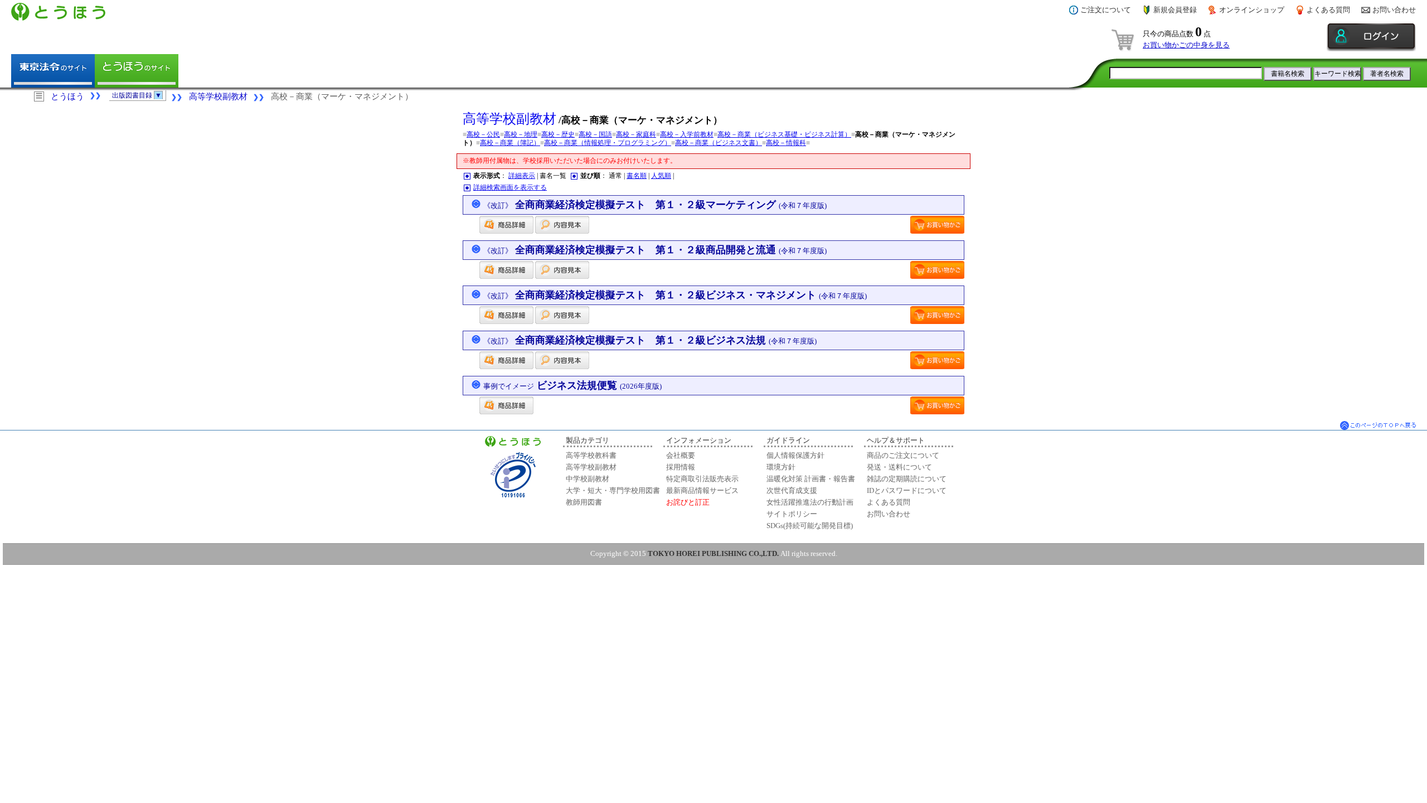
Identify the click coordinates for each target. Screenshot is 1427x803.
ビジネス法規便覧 (572, 385)
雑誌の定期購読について (907, 479)
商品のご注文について (903, 455)
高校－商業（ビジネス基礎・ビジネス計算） (784, 134)
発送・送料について (899, 467)
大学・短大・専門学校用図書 (613, 490)
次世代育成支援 (791, 490)
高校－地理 (520, 134)
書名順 (637, 176)
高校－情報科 (786, 143)
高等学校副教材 (218, 96)
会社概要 (680, 455)
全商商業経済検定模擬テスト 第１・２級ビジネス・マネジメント (675, 295)
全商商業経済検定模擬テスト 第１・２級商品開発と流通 (655, 249)
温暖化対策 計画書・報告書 (810, 479)
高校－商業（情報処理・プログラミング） (607, 143)
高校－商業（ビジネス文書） (718, 143)
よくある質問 (1328, 10)
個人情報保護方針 (795, 455)
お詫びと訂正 (688, 502)
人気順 (661, 176)
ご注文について (1105, 10)
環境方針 (780, 467)
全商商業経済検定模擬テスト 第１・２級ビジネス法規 (650, 340)
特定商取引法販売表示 (702, 479)
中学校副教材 (587, 479)
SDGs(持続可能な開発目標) (809, 525)
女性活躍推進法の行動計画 (809, 502)
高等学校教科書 (591, 455)
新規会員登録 (1175, 10)
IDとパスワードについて (907, 490)
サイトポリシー (791, 514)
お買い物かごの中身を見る (1186, 45)
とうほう (67, 96)
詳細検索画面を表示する (510, 187)
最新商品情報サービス (702, 490)
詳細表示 (521, 176)
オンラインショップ (1251, 10)
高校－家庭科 (636, 134)
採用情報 (680, 467)
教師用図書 (584, 502)
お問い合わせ (1394, 10)
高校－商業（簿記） (510, 143)
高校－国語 (595, 134)
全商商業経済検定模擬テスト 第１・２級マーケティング (655, 204)
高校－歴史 (558, 134)
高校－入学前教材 (687, 134)
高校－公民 (483, 134)
